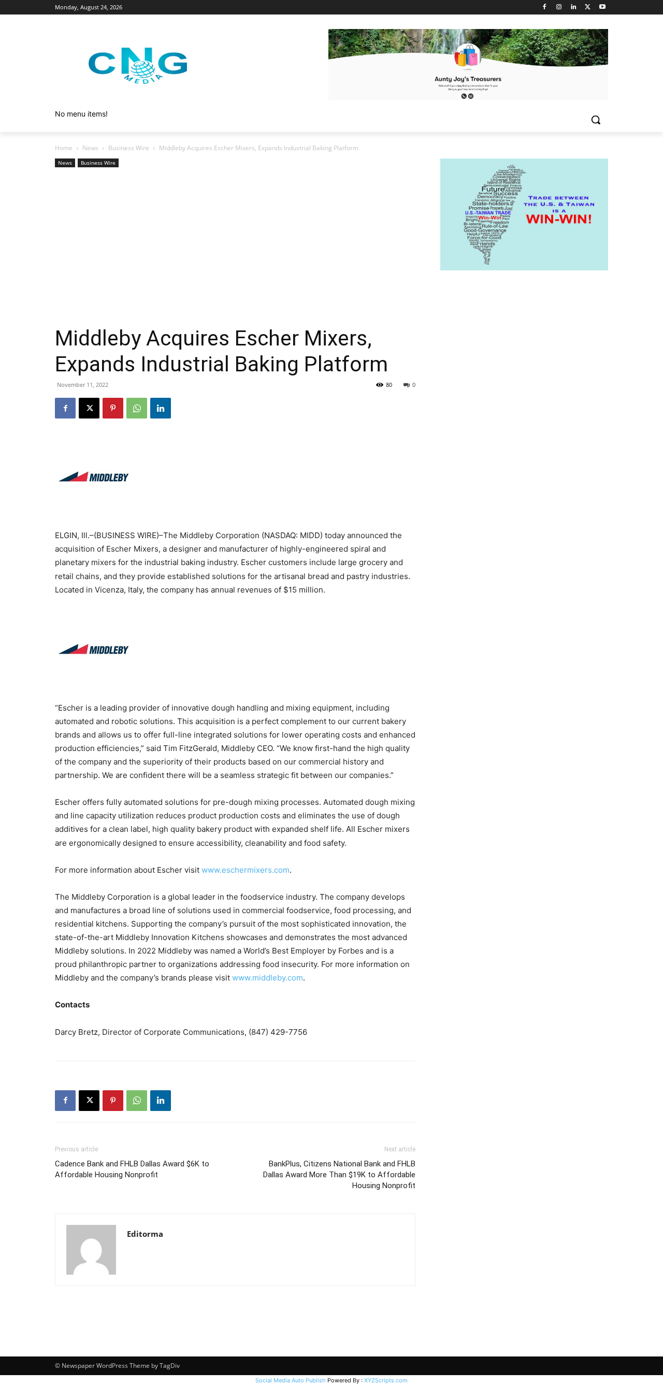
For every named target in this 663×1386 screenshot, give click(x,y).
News (90, 147)
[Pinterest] (113, 408)
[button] (595, 119)
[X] (588, 7)
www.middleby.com (267, 978)
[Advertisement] (235, 247)
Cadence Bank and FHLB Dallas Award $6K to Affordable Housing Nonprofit (132, 1169)
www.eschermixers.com (245, 870)
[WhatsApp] (136, 408)
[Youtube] (602, 7)
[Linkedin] (574, 7)
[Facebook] (545, 7)
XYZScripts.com (386, 1380)
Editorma (145, 1234)
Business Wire (128, 147)
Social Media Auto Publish (290, 1380)
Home (64, 147)
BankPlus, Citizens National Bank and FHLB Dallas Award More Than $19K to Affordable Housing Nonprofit (339, 1174)
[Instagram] (559, 7)
